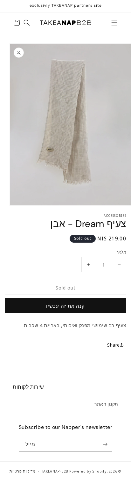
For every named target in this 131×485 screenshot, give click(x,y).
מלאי (121, 252)
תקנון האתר (106, 404)
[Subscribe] (105, 444)
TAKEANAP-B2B (55, 471)
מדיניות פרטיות (23, 471)
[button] (114, 23)
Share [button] (113, 345)
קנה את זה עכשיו (65, 306)
